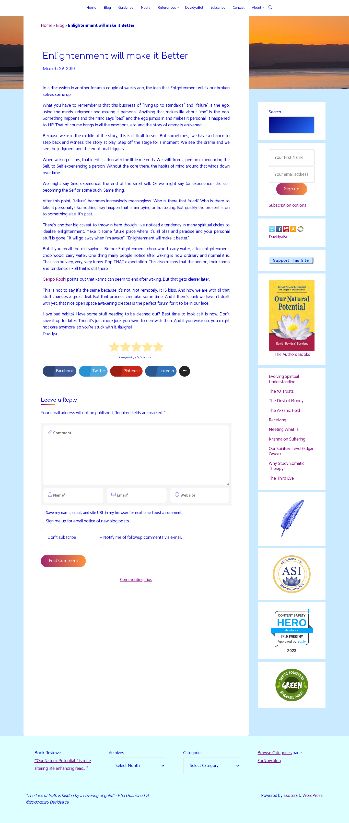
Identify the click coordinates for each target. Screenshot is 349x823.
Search (275, 112)
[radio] (114, 348)
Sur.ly (301, 641)
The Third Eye (281, 478)
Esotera (290, 795)
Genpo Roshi (54, 279)
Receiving (277, 420)
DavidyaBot (279, 236)
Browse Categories (275, 752)
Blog (60, 25)
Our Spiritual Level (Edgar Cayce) (291, 451)
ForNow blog (269, 760)
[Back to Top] (329, 815)
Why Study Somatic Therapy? (286, 466)
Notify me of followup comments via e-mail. (142, 537)
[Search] (270, 8)
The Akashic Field (284, 410)
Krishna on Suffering (287, 439)
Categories (193, 752)
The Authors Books (291, 354)
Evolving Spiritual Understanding (284, 379)
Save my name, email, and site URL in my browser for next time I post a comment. (114, 513)
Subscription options (287, 205)
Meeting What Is (284, 429)
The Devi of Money (286, 400)
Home (46, 25)
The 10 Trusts (281, 391)
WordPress (313, 795)
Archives (116, 752)
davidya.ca (291, 630)
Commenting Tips (136, 579)
